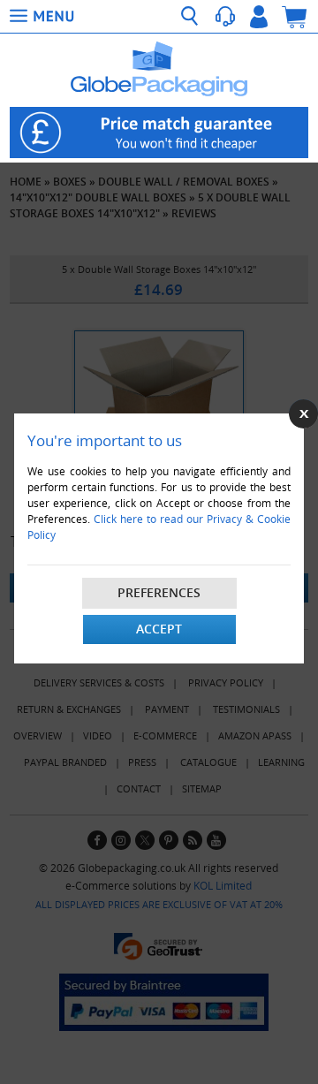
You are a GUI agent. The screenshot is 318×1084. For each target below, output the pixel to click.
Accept (159, 628)
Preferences (159, 592)
